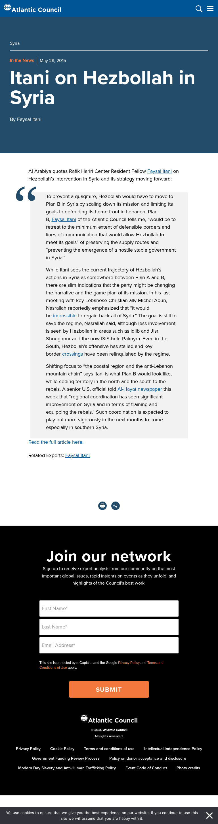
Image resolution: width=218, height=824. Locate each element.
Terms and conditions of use (109, 748)
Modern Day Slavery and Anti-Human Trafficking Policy (67, 768)
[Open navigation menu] (210, 8)
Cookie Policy (62, 748)
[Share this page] (115, 506)
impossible (65, 315)
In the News (22, 60)
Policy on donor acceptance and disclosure (147, 758)
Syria (15, 43)
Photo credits (188, 768)
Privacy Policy (129, 663)
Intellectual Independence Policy (173, 748)
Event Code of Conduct (146, 768)
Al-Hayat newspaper (140, 388)
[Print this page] (102, 506)
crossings (72, 353)
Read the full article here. (55, 441)
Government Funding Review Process (66, 758)
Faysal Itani (159, 171)
